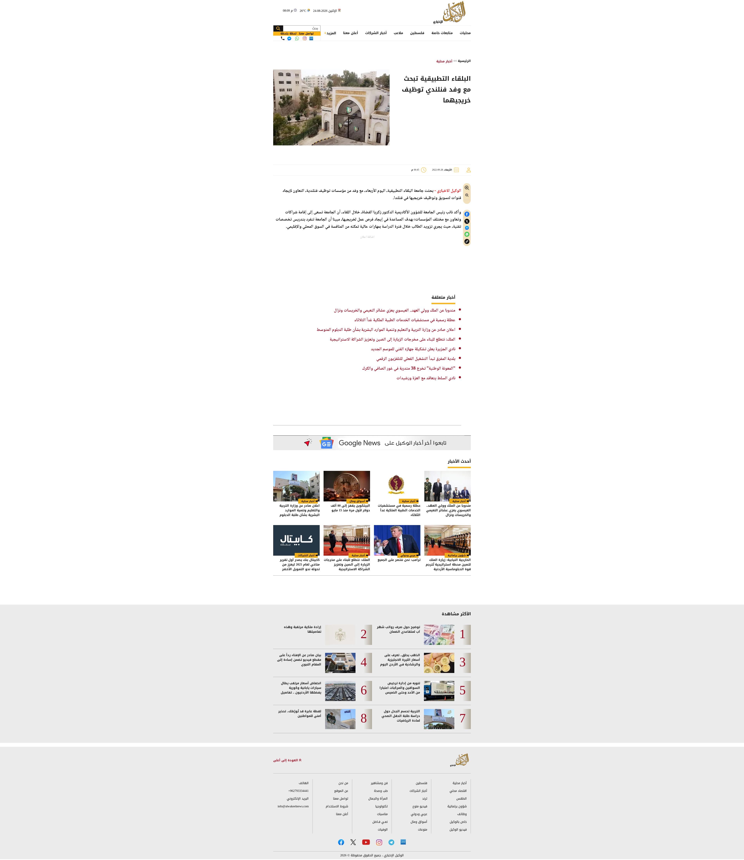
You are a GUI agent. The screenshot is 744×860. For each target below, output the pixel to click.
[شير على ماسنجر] (467, 228)
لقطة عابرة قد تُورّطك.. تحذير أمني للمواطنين (299, 713)
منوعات (422, 830)
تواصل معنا (340, 799)
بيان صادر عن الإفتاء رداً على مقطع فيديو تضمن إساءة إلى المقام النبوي (299, 660)
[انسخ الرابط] (466, 241)
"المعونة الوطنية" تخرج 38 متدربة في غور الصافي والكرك (408, 368)
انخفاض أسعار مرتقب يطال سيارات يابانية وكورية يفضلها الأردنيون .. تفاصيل (301, 688)
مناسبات (382, 814)
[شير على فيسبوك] (466, 214)
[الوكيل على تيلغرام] (391, 842)
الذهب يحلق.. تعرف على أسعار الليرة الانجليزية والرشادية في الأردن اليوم (400, 660)
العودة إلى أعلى (286, 760)
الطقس (461, 799)
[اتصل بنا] (282, 38)
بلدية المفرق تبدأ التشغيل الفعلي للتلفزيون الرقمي (415, 359)
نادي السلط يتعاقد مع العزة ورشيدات (425, 378)
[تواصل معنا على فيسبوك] (289, 38)
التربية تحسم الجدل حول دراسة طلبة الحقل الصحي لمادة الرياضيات (400, 716)
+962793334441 (298, 791)
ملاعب (398, 33)
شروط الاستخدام (337, 806)
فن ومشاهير (379, 783)
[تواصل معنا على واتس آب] (297, 38)
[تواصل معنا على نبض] (311, 38)
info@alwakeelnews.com (293, 806)
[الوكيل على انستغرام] (379, 842)
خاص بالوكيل (458, 822)
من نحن (343, 783)
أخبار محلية (444, 61)
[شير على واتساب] (466, 234)
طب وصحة (381, 791)
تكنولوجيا (381, 806)
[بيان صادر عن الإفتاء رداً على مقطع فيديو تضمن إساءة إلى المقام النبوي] (340, 663)
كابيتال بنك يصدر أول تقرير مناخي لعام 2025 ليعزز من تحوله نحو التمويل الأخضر (300, 565)
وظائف (462, 814)
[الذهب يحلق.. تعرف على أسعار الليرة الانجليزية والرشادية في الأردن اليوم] (439, 663)
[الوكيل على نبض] (403, 842)
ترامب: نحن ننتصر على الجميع (399, 560)
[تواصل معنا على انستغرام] (305, 38)
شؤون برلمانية (457, 555)
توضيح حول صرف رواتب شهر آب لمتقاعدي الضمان (398, 629)
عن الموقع (341, 791)
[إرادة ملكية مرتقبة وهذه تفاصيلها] (340, 635)
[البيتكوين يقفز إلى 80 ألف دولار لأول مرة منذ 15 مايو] (347, 486)
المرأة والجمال (378, 799)
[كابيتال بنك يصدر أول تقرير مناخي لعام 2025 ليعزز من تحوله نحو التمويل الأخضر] (296, 540)
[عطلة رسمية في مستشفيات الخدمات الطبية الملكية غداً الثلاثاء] (397, 486)
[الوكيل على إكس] (353, 842)
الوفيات (383, 830)
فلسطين (417, 33)
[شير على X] (466, 221)
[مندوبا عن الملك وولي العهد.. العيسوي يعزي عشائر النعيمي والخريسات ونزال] (447, 486)
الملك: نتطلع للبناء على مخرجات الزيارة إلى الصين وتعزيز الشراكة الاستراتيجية (392, 339)
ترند (424, 799)
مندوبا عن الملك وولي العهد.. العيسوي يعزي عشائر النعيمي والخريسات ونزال (394, 310)
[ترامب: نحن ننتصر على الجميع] (397, 540)
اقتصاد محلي (458, 791)
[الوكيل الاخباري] (459, 760)
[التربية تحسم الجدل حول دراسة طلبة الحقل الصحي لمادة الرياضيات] (439, 719)
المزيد (331, 33)
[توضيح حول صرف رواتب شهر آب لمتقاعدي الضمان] (439, 635)
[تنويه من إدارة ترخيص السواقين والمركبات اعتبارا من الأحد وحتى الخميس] (439, 691)
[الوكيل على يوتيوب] (366, 842)
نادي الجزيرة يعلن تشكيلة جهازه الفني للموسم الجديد (413, 349)
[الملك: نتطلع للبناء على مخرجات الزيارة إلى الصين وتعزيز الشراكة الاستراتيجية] (347, 540)
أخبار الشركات (376, 33)
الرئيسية (464, 61)
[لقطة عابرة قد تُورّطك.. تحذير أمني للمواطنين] (340, 719)
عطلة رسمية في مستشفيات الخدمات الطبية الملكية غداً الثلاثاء (404, 320)
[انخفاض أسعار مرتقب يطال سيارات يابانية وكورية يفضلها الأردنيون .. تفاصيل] (340, 691)
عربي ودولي (407, 555)
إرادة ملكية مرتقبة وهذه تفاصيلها (302, 629)
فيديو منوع (419, 806)
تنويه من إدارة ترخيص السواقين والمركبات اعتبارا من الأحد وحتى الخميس (400, 688)
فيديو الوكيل (458, 830)
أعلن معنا (350, 33)
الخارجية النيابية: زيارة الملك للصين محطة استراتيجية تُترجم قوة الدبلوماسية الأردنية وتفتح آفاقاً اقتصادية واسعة (448, 565)
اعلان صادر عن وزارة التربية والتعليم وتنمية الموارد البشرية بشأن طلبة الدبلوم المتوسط (386, 330)
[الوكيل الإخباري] (450, 12)
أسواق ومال (357, 501)
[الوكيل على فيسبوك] (341, 842)
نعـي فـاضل (380, 822)
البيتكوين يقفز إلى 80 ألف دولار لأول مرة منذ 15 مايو (350, 508)
